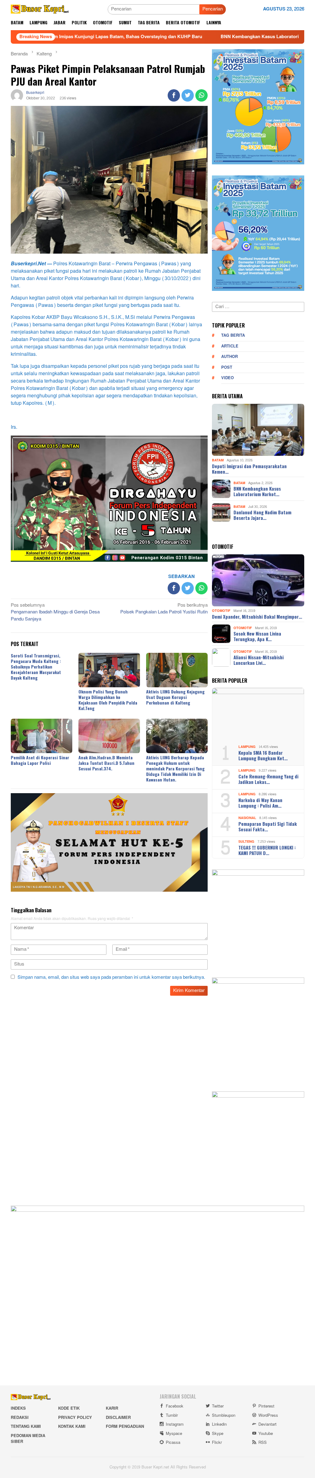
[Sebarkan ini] (174, 95)
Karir (112, 1408)
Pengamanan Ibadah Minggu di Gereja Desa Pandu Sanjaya (55, 612)
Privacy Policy (75, 1417)
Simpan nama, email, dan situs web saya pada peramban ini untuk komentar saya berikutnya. (111, 977)
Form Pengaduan (125, 1426)
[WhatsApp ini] (201, 95)
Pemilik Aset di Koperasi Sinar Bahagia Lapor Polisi (40, 760)
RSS (262, 1442)
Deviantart (267, 1424)
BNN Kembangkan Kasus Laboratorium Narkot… (257, 491)
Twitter (218, 1406)
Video (227, 378)
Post (226, 367)
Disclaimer (118, 1417)
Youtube (265, 1433)
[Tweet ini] (187, 95)
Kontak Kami (72, 1426)
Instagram (175, 1424)
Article (229, 346)
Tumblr (172, 1415)
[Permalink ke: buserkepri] (17, 97)
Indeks (18, 1408)
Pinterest (266, 1406)
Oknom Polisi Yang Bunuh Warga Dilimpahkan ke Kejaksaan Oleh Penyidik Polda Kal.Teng (107, 699)
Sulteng (246, 842)
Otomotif (221, 611)
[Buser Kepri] (40, 10)
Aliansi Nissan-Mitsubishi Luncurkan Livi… (258, 659)
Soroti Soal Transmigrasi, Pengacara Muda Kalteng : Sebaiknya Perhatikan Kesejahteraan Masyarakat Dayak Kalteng (36, 666)
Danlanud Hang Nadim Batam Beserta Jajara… (262, 514)
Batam (218, 460)
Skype (217, 1433)
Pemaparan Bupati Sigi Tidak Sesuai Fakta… (267, 826)
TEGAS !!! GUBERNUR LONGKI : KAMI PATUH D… (267, 850)
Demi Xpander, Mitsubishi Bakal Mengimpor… (257, 616)
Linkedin (219, 1424)
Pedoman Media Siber (28, 1439)
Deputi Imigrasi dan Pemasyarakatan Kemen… (249, 468)
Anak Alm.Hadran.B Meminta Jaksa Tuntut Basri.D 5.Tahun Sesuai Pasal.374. (106, 763)
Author (229, 356)
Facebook (174, 1406)
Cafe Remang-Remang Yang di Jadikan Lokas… (268, 779)
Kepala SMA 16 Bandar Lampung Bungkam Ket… (263, 755)
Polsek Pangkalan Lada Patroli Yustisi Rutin (164, 609)
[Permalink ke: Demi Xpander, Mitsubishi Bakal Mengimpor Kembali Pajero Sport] (258, 580)
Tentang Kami (26, 1426)
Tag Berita (233, 335)
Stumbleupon (223, 1415)
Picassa (173, 1442)
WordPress (268, 1415)
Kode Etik (69, 1408)
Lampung (247, 747)
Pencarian (212, 9)
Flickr (217, 1442)
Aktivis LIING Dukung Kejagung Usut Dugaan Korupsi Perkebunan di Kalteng (175, 697)
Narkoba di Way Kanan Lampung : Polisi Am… (260, 802)
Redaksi (20, 1417)
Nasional (247, 818)
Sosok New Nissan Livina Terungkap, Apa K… (257, 636)
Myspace (174, 1433)
